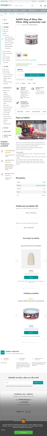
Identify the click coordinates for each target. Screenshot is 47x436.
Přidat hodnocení (31, 213)
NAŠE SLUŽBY (7, 131)
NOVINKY (6, 23)
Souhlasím (24, 432)
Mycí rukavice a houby (7, 107)
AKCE (5, 20)
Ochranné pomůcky (7, 109)
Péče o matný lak (6, 60)
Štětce (4, 122)
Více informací (33, 60)
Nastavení (3, 429)
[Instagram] (30, 412)
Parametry (27, 111)
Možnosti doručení (42, 64)
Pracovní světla (6, 114)
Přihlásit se (38, 382)
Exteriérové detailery (9, 46)
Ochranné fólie (8, 48)
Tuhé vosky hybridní (8, 40)
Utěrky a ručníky (6, 90)
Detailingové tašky (6, 96)
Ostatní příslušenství (7, 123)
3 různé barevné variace (32, 147)
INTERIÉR (6, 66)
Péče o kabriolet (6, 58)
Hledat (32, 5)
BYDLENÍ (6, 128)
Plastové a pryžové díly (7, 53)
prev (16, 260)
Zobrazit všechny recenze (17, 353)
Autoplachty (5, 94)
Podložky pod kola (7, 110)
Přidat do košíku (35, 75)
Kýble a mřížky (6, 105)
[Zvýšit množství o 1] (23, 75)
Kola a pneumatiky (6, 51)
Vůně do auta (6, 69)
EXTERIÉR (6, 27)
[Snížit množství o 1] (19, 75)
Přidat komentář (29, 227)
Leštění (4, 33)
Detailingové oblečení (7, 98)
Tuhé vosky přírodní (8, 37)
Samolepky (5, 120)
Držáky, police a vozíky (7, 99)
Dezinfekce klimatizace (7, 82)
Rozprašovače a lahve (7, 118)
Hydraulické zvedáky (7, 101)
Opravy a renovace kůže (8, 74)
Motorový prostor (6, 57)
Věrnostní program (4, 1)
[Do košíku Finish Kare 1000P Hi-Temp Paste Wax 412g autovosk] (31, 332)
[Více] (43, 10)
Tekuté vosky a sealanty (9, 42)
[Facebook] (27, 412)
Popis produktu (20, 111)
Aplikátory (5, 92)
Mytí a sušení (5, 29)
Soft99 (31, 79)
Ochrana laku (6, 35)
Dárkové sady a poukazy (8, 136)
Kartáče (4, 103)
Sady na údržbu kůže (7, 76)
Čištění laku (5, 31)
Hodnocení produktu (36, 111)
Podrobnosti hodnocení (32, 24)
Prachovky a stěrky (7, 116)
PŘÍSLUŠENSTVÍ (8, 88)
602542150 (41, 5)
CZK (35, 1)
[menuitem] (3, 10)
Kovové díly (5, 62)
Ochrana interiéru (6, 73)
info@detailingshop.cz (24, 400)
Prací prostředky (6, 112)
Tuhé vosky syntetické (10, 39)
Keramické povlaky (8, 44)
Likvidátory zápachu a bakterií (7, 79)
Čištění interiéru (6, 71)
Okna (4, 55)
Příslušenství (5, 83)
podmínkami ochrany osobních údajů (25, 386)
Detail (31, 277)
